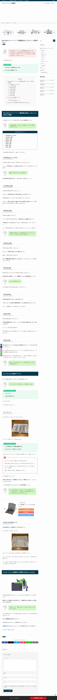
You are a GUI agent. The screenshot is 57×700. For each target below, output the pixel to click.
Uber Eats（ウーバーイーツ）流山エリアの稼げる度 (47, 94)
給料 (42, 63)
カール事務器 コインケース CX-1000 (26, 504)
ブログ (43, 67)
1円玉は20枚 (12, 95)
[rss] (53, 0)
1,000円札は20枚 (13, 86)
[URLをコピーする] (35, 642)
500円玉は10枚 (13, 87)
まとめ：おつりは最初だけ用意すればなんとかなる (19, 102)
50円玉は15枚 (12, 90)
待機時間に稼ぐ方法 (37, 697)
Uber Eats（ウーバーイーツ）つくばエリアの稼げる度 (47, 84)
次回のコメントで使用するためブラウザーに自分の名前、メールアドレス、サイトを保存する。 (20, 687)
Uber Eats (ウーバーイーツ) (46, 48)
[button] (5, 642)
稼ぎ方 (4, 44)
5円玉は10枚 (12, 93)
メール (5, 677)
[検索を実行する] (54, 41)
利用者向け (43, 54)
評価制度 (43, 65)
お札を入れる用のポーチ (14, 100)
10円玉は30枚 (12, 92)
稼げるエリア (44, 61)
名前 (5, 673)
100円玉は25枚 (13, 89)
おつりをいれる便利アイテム (14, 97)
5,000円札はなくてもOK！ (15, 84)
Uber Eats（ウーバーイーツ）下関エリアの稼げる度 (47, 81)
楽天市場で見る (26, 512)
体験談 (43, 50)
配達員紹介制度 (44, 72)
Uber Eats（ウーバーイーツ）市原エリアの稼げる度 (47, 88)
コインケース (12, 99)
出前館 (43, 70)
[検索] (54, 0)
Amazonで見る (26, 509)
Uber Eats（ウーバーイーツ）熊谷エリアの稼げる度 (47, 91)
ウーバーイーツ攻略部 (8, 3)
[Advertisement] (28, 13)
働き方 (43, 52)
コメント (6, 658)
